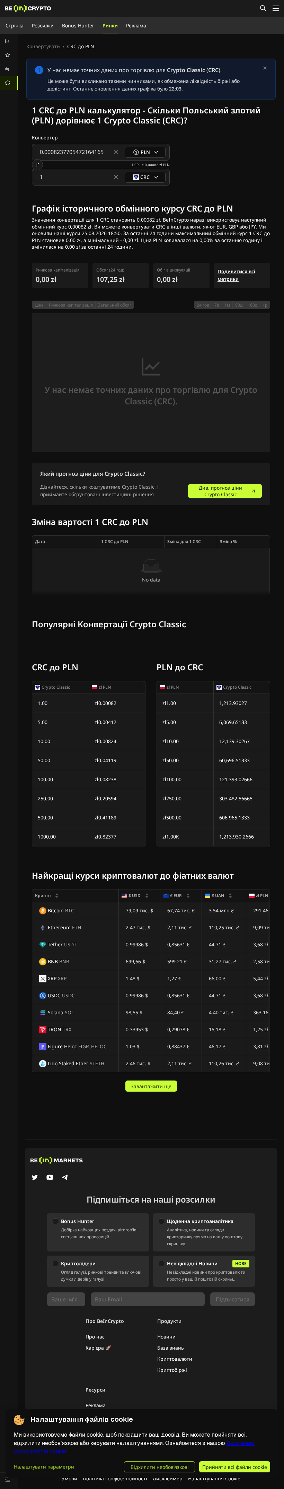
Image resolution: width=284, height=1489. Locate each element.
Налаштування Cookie (214, 1478)
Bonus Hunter (78, 25)
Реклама (136, 25)
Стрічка (15, 25)
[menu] (9, 62)
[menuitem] (9, 41)
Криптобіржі (172, 1370)
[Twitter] (34, 1178)
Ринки (110, 25)
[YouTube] (50, 1178)
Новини (166, 1336)
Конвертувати (43, 46)
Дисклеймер (168, 1478)
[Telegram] (65, 1178)
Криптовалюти (174, 1358)
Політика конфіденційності (115, 1478)
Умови (69, 1478)
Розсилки (43, 25)
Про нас (95, 1336)
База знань (170, 1347)
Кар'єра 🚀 (98, 1347)
